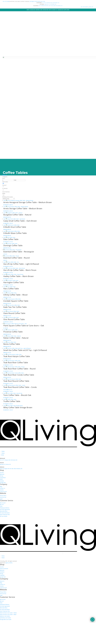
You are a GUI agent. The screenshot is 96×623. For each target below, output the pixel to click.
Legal (1, 499)
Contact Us (2, 488)
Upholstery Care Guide (5, 617)
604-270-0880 (6, 1)
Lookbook (2, 575)
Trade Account (3, 491)
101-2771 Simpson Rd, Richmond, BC (50, 2)
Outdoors (2, 572)
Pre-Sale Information (5, 513)
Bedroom (2, 474)
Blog (1, 486)
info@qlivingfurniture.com (37, 1)
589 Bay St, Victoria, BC (50, 4)
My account (84, 6)
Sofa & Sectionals (4, 568)
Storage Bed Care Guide (5, 619)
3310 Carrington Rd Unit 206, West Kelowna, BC (50, 5)
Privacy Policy (3, 495)
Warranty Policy (3, 511)
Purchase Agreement (5, 509)
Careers (2, 490)
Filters (4, 175)
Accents (2, 472)
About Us (2, 581)
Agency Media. (9, 562)
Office (1, 479)
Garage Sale (3, 482)
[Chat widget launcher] (92, 619)
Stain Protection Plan (5, 514)
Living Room (3, 477)
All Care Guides (3, 516)
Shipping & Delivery (4, 508)
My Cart (2, 504)
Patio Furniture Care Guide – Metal (8, 614)
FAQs (1, 506)
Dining (1, 476)
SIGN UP (91, 6)
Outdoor (2, 481)
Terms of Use (3, 497)
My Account (2, 502)
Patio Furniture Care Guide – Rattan (8, 612)
